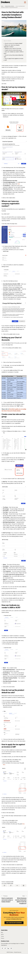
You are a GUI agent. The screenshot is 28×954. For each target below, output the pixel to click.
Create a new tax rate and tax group (13, 50)
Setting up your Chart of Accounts (13, 48)
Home (2, 6)
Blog (2, 932)
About (2, 934)
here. (4, 764)
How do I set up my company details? (13, 43)
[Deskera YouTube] (11, 948)
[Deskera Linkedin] (8, 948)
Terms (2, 936)
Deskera (11, 952)
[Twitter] (5, 948)
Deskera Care (5, 941)
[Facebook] (2, 948)
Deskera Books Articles (9, 6)
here (19, 184)
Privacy (2, 938)
